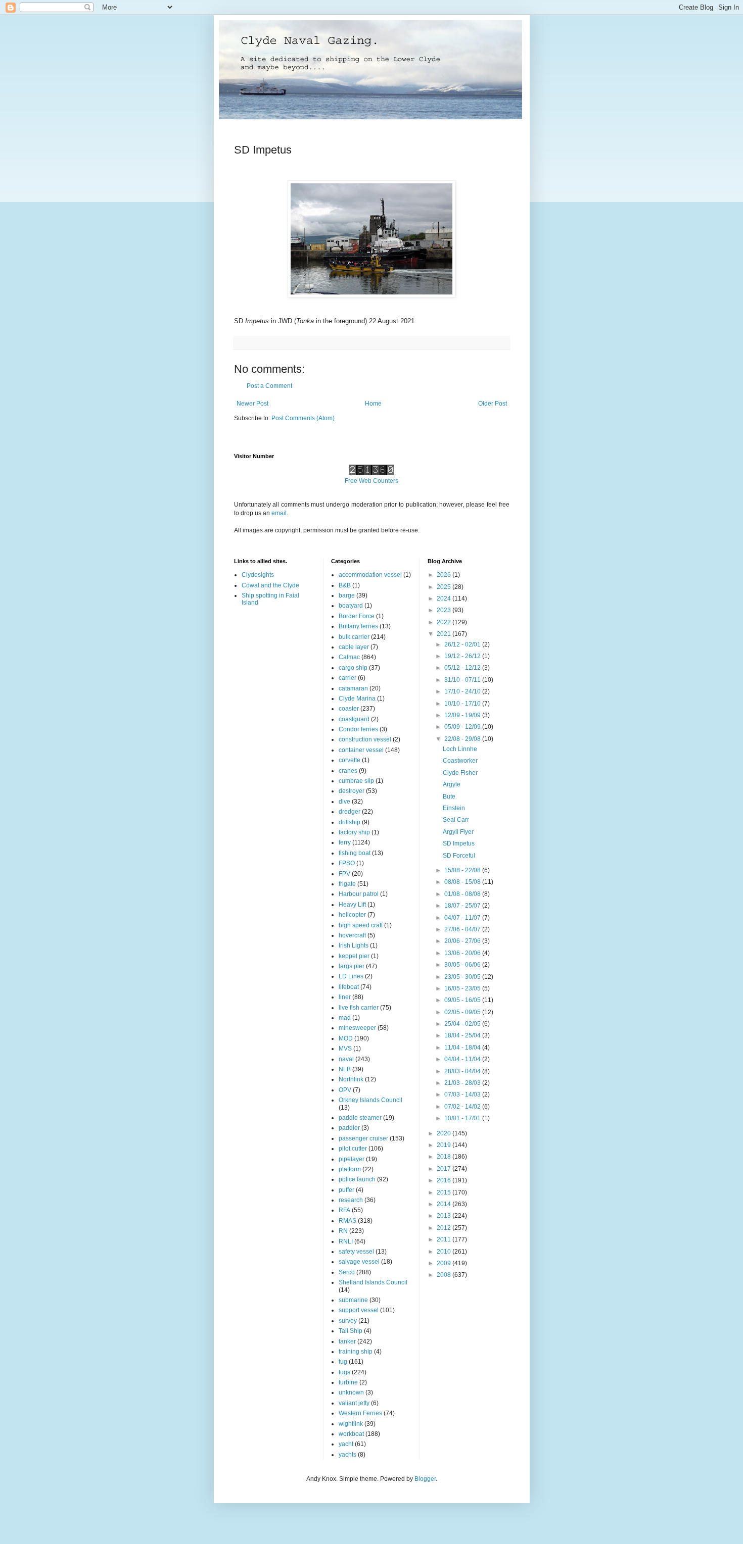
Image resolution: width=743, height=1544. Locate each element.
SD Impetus (459, 843)
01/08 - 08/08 (463, 894)
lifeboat (349, 986)
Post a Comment (269, 385)
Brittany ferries (358, 626)
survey (348, 1320)
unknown (351, 1392)
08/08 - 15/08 (463, 881)
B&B (345, 585)
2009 (444, 1263)
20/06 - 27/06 (463, 940)
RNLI (346, 1241)
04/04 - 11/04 (463, 1059)
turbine (348, 1382)
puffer (346, 1189)
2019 (444, 1145)
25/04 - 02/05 (463, 1023)
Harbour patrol (359, 894)
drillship (349, 822)
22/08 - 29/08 (463, 738)
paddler (349, 1127)
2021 (444, 633)
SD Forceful (459, 855)
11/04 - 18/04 (463, 1047)
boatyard (351, 605)
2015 (444, 1192)
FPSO (347, 863)
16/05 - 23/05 (463, 988)
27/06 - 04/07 (463, 929)
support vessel (359, 1310)
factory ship (354, 832)
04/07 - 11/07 (463, 917)
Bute (449, 796)
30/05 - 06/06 (463, 964)
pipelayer (351, 1159)
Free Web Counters (371, 480)
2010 (444, 1251)
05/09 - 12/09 (463, 726)
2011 (444, 1239)
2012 (444, 1227)
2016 (444, 1180)
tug (343, 1361)
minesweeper (357, 1027)
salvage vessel (359, 1261)
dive (344, 801)
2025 (444, 586)
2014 (444, 1204)
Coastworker (460, 760)
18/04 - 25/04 (463, 1035)
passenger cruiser (363, 1138)
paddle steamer (360, 1117)
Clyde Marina (357, 698)
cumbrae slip (356, 780)
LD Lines (351, 976)
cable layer (354, 647)
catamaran (353, 688)
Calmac (349, 657)
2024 (444, 598)
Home (373, 403)
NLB (345, 1069)
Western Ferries (360, 1413)
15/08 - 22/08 (463, 870)
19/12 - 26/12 (463, 656)
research (351, 1200)
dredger (349, 811)
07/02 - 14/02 (463, 1106)
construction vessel (365, 739)
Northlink (351, 1079)
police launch (357, 1179)
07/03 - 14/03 (463, 1094)
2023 (444, 610)
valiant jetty (354, 1403)
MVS (345, 1048)
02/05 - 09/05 (463, 1012)
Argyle (451, 784)
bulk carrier (354, 636)
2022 (444, 622)
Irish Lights (353, 945)
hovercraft (352, 935)
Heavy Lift (352, 904)
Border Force (357, 616)
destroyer (351, 790)
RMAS (347, 1220)
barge (347, 595)
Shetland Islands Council (373, 1282)
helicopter (352, 914)
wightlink (351, 1423)
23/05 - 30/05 (463, 976)
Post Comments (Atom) (303, 418)
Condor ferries (358, 729)
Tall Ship (350, 1330)
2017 (444, 1168)
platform (350, 1169)
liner (345, 997)
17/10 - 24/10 (463, 691)
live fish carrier (359, 1007)
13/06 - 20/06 (463, 953)
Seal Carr (456, 819)
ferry (345, 842)
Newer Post (252, 403)
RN (343, 1230)
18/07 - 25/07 (463, 905)
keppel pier (354, 956)
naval (346, 1059)
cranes (348, 770)
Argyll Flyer (458, 831)
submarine (353, 1300)
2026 (444, 574)
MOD (346, 1038)
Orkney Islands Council (370, 1100)
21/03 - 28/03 (463, 1082)
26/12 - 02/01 (463, 644)
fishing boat (354, 853)
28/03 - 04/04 (463, 1071)
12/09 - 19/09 (463, 715)
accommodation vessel (370, 574)
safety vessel (356, 1251)
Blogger (425, 1478)
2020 (444, 1133)
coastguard (354, 719)
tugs (344, 1372)
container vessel (361, 750)
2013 (444, 1215)
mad (345, 1017)
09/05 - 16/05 (463, 1000)
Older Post (492, 403)
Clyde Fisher (460, 772)
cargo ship (353, 667)
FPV (344, 873)
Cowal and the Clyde (270, 585)
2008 (444, 1274)
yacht (346, 1444)
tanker (347, 1341)
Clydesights (258, 574)
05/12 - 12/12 (463, 667)
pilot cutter (353, 1148)
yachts (347, 1454)
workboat (351, 1433)
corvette (349, 760)
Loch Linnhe (460, 749)
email (279, 513)
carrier (347, 677)
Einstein (454, 808)
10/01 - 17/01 (463, 1118)
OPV (345, 1089)
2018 (444, 1156)
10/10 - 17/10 (463, 703)
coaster (349, 708)
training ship (356, 1351)
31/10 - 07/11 (463, 679)
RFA (344, 1210)
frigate (347, 883)
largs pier (351, 966)
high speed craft (361, 925)
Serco (347, 1272)
